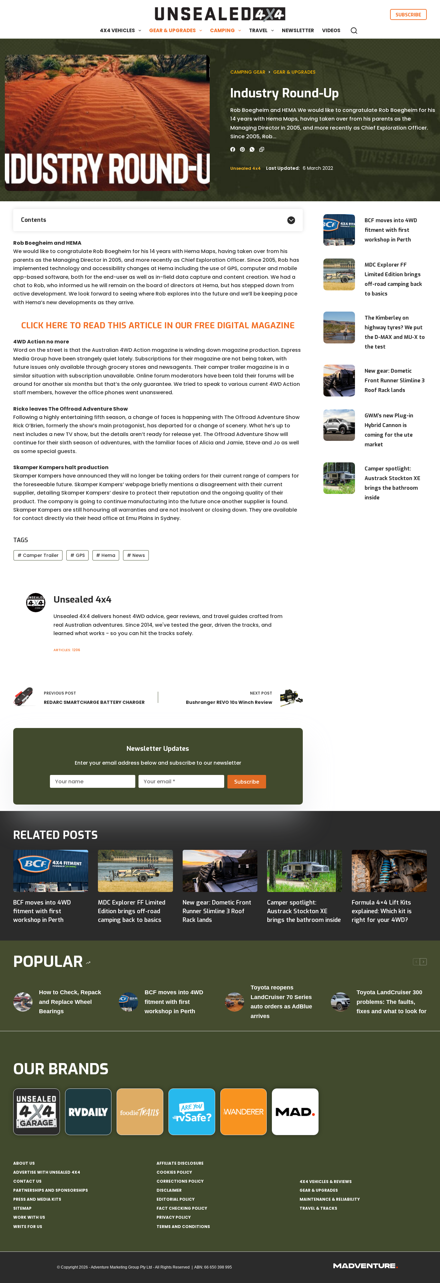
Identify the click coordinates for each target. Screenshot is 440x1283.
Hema (105, 555)
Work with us (29, 1217)
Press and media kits (37, 1199)
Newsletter (298, 30)
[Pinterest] (242, 149)
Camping (222, 30)
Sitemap (22, 1208)
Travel (258, 30)
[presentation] (339, 230)
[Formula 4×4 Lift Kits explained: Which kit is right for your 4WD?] (389, 871)
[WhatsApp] (252, 149)
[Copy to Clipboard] (261, 149)
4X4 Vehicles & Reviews (326, 1181)
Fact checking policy (182, 1208)
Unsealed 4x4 (245, 168)
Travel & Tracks (318, 1208)
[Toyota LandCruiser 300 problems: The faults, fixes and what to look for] (340, 1002)
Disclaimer (169, 1190)
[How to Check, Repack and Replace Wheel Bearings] (23, 1002)
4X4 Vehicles (117, 30)
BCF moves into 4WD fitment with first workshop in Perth (391, 230)
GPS (77, 555)
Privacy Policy (174, 1217)
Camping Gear (247, 72)
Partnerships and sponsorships (50, 1190)
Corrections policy (180, 1181)
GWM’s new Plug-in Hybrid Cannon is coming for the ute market (389, 430)
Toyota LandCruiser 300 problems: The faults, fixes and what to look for (391, 1002)
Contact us (27, 1181)
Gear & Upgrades (172, 30)
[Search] (354, 30)
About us (24, 1163)
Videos (331, 30)
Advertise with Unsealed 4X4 (46, 1172)
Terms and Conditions (183, 1226)
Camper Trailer (38, 555)
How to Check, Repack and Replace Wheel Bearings (70, 1002)
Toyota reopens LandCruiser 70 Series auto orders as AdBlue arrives (281, 1001)
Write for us (27, 1226)
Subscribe (408, 14)
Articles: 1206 (66, 649)
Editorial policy (176, 1199)
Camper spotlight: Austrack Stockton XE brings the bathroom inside (392, 483)
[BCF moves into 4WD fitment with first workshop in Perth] (50, 871)
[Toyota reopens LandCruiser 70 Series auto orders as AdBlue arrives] (234, 1002)
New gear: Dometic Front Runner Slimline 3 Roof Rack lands (395, 381)
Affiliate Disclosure (180, 1163)
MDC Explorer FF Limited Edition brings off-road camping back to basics (393, 279)
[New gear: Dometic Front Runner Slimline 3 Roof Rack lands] (220, 871)
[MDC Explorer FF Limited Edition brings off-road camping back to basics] (135, 871)
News (136, 555)
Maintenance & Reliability (330, 1199)
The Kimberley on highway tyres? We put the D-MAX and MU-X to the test (395, 332)
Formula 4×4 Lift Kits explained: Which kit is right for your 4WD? (382, 911)
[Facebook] (232, 149)
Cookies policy (174, 1172)
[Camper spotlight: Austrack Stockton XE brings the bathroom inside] (304, 871)
